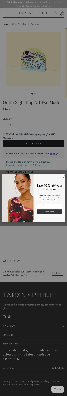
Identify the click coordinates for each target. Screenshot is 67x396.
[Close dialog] (63, 176)
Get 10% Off (49, 211)
